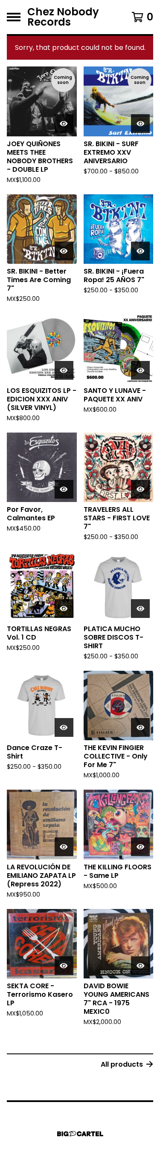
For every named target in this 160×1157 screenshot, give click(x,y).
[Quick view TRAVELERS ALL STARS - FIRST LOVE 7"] (140, 489)
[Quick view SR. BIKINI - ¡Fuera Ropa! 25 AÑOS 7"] (140, 251)
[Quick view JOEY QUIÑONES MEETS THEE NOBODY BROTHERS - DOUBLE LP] (64, 123)
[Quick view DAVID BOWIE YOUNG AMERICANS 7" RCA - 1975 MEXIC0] (140, 965)
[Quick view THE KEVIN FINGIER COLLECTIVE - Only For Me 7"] (140, 727)
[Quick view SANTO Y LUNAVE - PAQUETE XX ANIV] (140, 370)
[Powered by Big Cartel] (80, 1134)
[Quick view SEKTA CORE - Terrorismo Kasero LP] (64, 965)
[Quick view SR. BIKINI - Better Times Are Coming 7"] (64, 251)
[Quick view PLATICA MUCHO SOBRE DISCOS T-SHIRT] (140, 608)
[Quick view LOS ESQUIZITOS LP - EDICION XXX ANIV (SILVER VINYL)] (64, 370)
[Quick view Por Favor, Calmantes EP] (64, 489)
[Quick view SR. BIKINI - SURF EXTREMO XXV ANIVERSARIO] (140, 123)
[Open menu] (13, 17)
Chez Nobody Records (63, 17)
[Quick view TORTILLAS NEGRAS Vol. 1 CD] (64, 608)
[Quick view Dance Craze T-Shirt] (64, 727)
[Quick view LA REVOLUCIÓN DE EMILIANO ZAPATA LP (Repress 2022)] (64, 846)
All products (122, 1064)
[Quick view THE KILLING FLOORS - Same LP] (140, 846)
